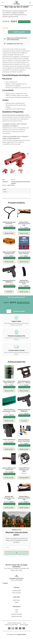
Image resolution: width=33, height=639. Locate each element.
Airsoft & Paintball (15, 181)
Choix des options (24, 477)
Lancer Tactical (10, 185)
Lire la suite (9, 291)
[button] (3, 3)
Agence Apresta (21, 634)
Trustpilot (5, 583)
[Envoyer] (16, 553)
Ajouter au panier (19, 32)
